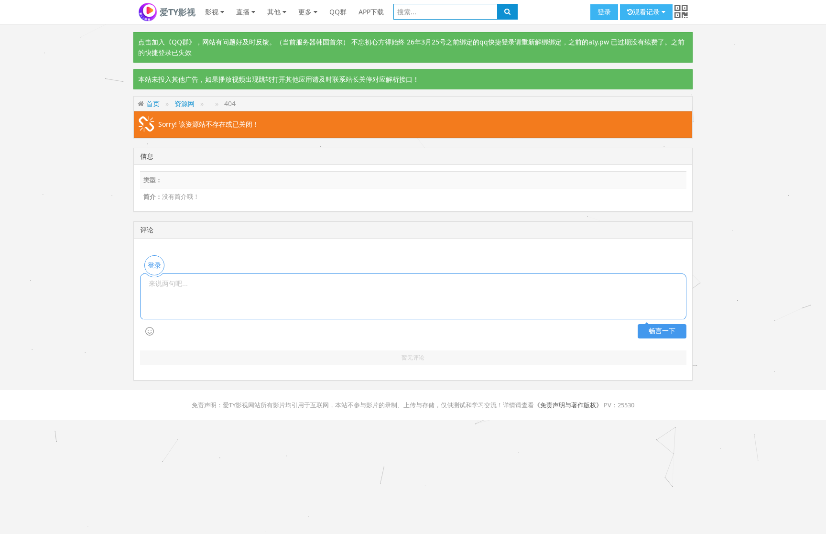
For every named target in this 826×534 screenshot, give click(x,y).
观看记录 (647, 11)
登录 (604, 11)
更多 (306, 11)
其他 (275, 11)
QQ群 (338, 11)
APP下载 (371, 11)
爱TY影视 (176, 12)
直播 (243, 11)
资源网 (184, 103)
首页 (153, 103)
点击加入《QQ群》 (167, 41)
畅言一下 (662, 331)
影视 (212, 11)
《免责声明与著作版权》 (568, 405)
